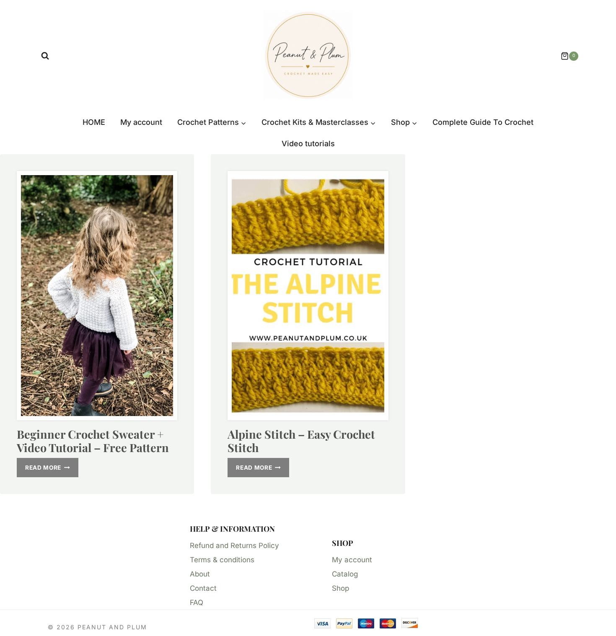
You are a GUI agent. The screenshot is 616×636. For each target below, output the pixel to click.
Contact (203, 588)
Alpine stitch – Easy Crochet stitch (301, 441)
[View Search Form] (45, 56)
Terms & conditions (222, 560)
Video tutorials (308, 143)
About (200, 574)
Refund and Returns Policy (234, 545)
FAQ (196, 602)
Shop (340, 588)
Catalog (345, 574)
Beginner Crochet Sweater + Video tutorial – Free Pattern (93, 441)
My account (141, 122)
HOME (94, 122)
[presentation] (97, 295)
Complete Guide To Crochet (482, 122)
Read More (51, 469)
